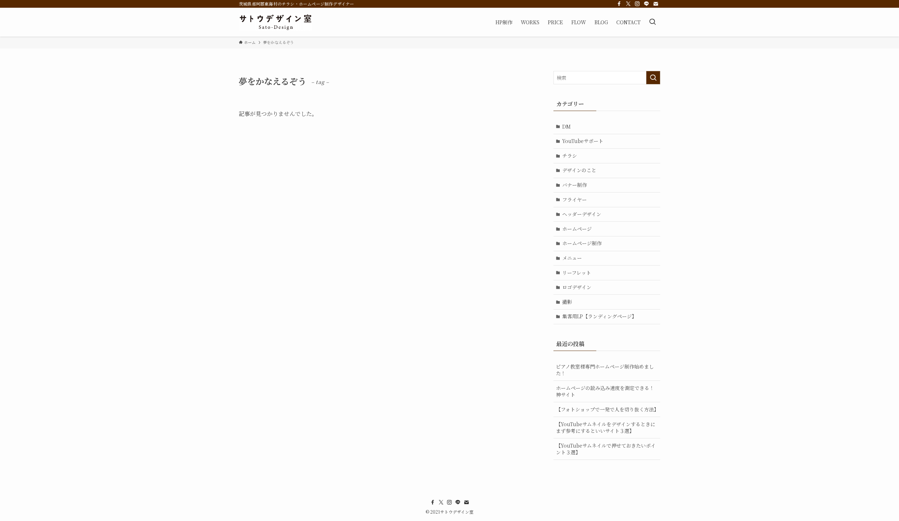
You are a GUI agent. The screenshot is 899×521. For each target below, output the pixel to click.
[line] (646, 4)
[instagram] (637, 4)
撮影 (567, 301)
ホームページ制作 (582, 243)
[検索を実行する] (653, 77)
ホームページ (577, 228)
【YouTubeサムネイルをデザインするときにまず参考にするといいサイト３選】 (605, 428)
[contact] (655, 4)
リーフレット (576, 272)
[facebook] (619, 4)
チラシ (569, 155)
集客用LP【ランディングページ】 (599, 316)
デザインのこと (579, 170)
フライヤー (574, 199)
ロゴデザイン (576, 287)
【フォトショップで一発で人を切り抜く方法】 (607, 409)
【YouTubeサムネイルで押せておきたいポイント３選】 (606, 449)
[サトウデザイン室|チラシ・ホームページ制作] (275, 22)
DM (566, 126)
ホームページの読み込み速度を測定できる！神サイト (605, 391)
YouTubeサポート (582, 140)
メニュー (572, 257)
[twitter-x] (628, 4)
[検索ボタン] (652, 22)
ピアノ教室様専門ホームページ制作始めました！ (605, 370)
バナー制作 (574, 184)
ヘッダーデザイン (581, 213)
